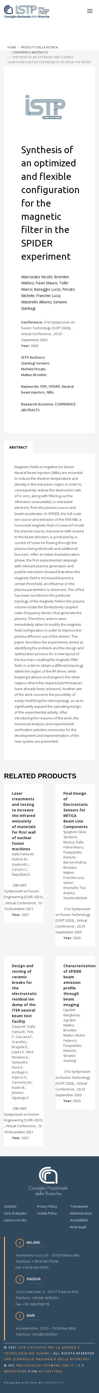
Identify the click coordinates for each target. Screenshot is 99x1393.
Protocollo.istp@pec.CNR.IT (45, 1365)
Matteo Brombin (34, 374)
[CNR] (48, 1181)
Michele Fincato (33, 369)
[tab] (18, 447)
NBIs (50, 392)
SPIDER (54, 386)
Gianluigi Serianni (35, 363)
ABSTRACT (18, 447)
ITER (43, 386)
